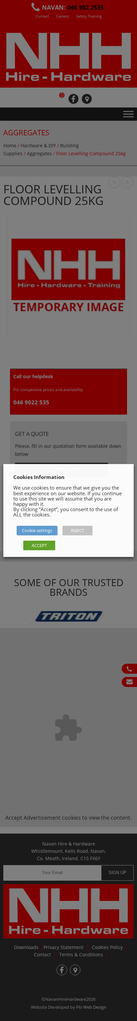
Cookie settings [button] (37, 530)
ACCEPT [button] (39, 545)
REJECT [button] (77, 530)
